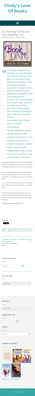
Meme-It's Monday (13, 229)
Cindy (23, 37)
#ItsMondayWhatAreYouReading (22, 231)
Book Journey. (17, 108)
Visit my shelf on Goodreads (10, 379)
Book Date (16, 114)
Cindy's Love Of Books (17, 8)
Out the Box (20, 392)
